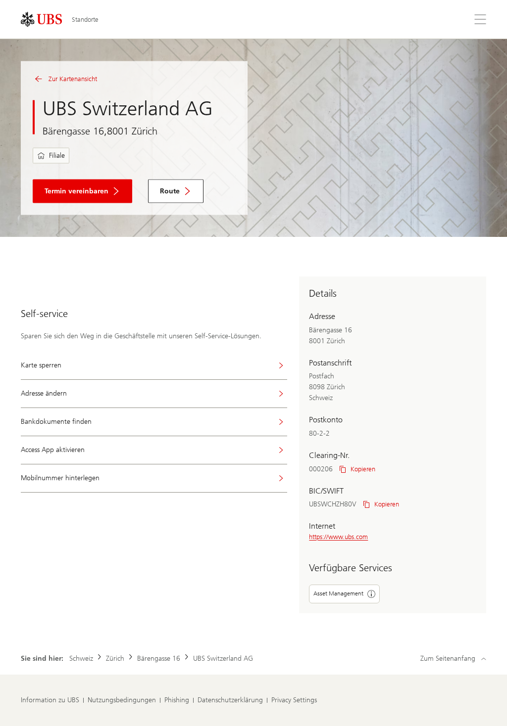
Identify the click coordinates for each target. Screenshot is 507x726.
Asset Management (338, 593)
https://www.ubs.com (338, 537)
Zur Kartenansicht (73, 79)
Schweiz (81, 658)
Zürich (115, 658)
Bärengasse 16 (158, 658)
